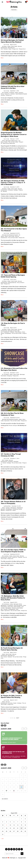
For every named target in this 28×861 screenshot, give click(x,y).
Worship (5, 191)
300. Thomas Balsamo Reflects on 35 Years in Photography (13, 502)
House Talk (10, 606)
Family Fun (7, 93)
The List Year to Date (13, 142)
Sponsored (6, 420)
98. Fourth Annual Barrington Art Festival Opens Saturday (12, 649)
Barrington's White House (11, 140)
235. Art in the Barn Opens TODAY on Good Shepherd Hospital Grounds (13, 551)
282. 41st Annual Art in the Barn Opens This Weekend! (14, 230)
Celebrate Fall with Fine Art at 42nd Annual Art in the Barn (12, 87)
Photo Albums (18, 332)
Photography (8, 333)
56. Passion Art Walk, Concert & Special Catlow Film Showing (11, 696)
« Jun (2, 838)
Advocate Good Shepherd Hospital (10, 235)
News (10, 49)
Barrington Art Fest (12, 330)
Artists (9, 46)
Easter (14, 703)
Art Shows (4, 46)
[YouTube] (16, 849)
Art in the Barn (5, 92)
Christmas (10, 190)
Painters (14, 9)
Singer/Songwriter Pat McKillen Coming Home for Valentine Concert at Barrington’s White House (13, 134)
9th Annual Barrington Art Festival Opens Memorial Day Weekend (12, 41)
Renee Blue (8, 506)
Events (4, 462)
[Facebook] (6, 849)
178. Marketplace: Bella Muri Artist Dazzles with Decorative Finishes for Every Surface (13, 598)
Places (6, 142)
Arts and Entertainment (7, 461)
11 (6, 825)
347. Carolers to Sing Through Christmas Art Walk (11, 455)
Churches (10, 703)
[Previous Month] (22, 728)
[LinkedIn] (14, 849)
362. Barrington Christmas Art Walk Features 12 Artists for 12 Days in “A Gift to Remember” (13, 182)
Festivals (6, 49)
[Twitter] (9, 849)
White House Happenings (9, 143)
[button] (22, 853)
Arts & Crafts (14, 46)
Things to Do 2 (22, 49)
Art (2, 374)
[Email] (22, 849)
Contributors (6, 332)
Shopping (9, 375)
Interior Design (17, 606)
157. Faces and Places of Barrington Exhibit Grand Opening (13, 276)
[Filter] (5, 725)
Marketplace (13, 507)
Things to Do (15, 49)
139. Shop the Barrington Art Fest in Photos (13, 324)
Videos (14, 510)
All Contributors (5, 604)
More (2, 58)
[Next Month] (25, 728)
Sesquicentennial (12, 282)
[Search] (2, 725)
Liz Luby (7, 44)
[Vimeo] (19, 849)
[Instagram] (11, 849)
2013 (3, 460)
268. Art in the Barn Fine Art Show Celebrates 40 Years (12, 414)
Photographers (11, 609)
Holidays (16, 190)
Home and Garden (18, 605)
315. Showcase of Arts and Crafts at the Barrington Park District (14, 369)
